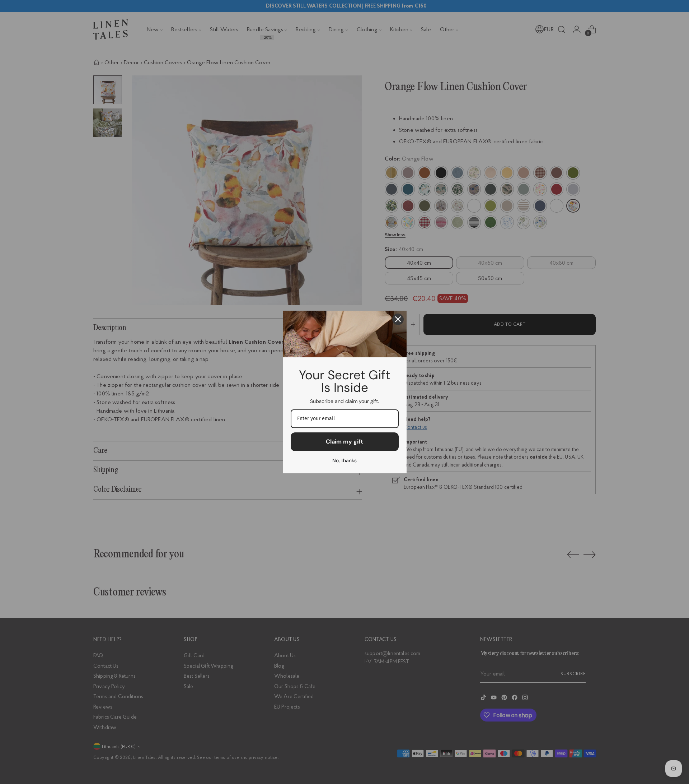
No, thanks (344, 460)
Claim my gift (344, 441)
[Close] (398, 319)
